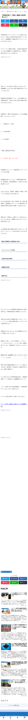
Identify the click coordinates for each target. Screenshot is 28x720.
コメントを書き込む (14, 705)
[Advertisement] (13, 68)
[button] (25, 358)
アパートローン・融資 (6, 571)
